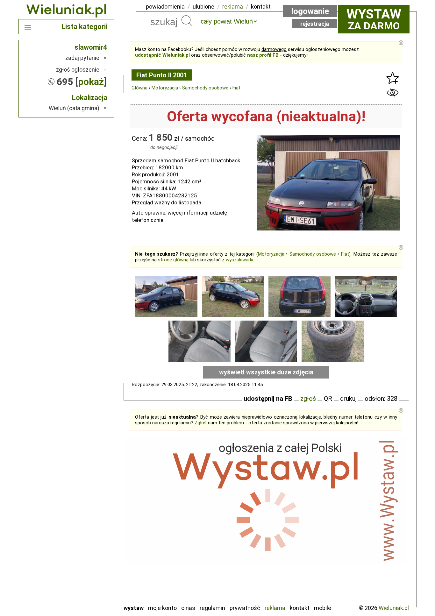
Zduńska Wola (83, 599)
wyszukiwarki (239, 260)
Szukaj (187, 21)
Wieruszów (87, 590)
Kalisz (92, 521)
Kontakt (300, 608)
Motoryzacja (165, 88)
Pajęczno (88, 547)
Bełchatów (87, 495)
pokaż (91, 81)
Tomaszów (87, 573)
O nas (188, 608)
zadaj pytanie (82, 57)
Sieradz (90, 564)
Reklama (275, 608)
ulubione (203, 6)
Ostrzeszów (85, 530)
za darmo (373, 19)
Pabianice (88, 538)
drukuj (348, 398)
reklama (232, 6)
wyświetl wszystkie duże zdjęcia (266, 372)
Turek (92, 581)
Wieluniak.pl (394, 608)
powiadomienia (165, 6)
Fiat (236, 88)
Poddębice (87, 556)
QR (328, 398)
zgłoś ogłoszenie (77, 69)
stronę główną (173, 260)
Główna (139, 88)
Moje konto (162, 608)
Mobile (322, 608)
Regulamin (212, 608)
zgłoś (308, 398)
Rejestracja (314, 23)
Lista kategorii (84, 27)
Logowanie (310, 11)
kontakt (261, 6)
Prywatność (245, 608)
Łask (94, 504)
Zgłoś (201, 423)
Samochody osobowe (205, 88)
